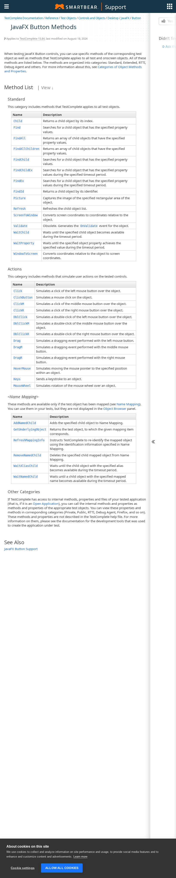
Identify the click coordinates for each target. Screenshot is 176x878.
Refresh (20, 208)
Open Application (46, 503)
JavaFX (125, 18)
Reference (51, 18)
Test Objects (68, 18)
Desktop (113, 18)
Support (115, 7)
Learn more (80, 856)
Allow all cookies (61, 868)
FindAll (20, 138)
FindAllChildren (26, 149)
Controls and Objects (91, 18)
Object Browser (114, 408)
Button (136, 18)
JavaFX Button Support (21, 549)
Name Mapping (128, 404)
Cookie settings (23, 868)
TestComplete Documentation (23, 18)
